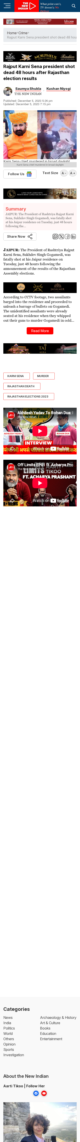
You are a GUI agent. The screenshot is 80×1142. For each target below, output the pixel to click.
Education (48, 1033)
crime (23, 33)
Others (8, 1039)
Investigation (13, 1055)
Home (12, 33)
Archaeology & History (58, 1017)
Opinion (9, 1044)
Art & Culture (50, 1023)
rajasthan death (20, 386)
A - (64, 173)
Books (45, 1028)
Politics (9, 1028)
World (8, 1033)
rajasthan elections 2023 (27, 396)
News (8, 1017)
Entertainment (51, 1039)
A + (72, 173)
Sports (8, 1049)
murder (43, 376)
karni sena (15, 376)
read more (40, 331)
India (7, 1023)
